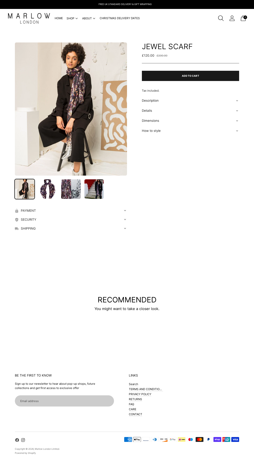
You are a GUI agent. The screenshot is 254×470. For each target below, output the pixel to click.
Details (147, 110)
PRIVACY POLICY (140, 394)
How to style (151, 131)
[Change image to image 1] (24, 189)
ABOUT (87, 18)
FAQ (131, 404)
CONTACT (135, 414)
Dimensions (150, 121)
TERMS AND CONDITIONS (146, 389)
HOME (59, 18)
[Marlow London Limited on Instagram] (23, 440)
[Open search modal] (221, 18)
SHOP (70, 18)
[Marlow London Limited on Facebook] (17, 440)
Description (150, 100)
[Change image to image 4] (94, 189)
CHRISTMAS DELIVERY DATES (120, 18)
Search (133, 384)
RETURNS (135, 399)
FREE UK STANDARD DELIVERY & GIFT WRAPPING (125, 4)
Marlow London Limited (47, 448)
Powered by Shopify (25, 453)
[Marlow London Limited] (28, 18)
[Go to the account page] (232, 18)
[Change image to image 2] (48, 189)
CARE (132, 409)
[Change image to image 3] (71, 189)
